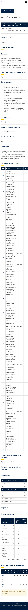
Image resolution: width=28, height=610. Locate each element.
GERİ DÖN (8, 10)
